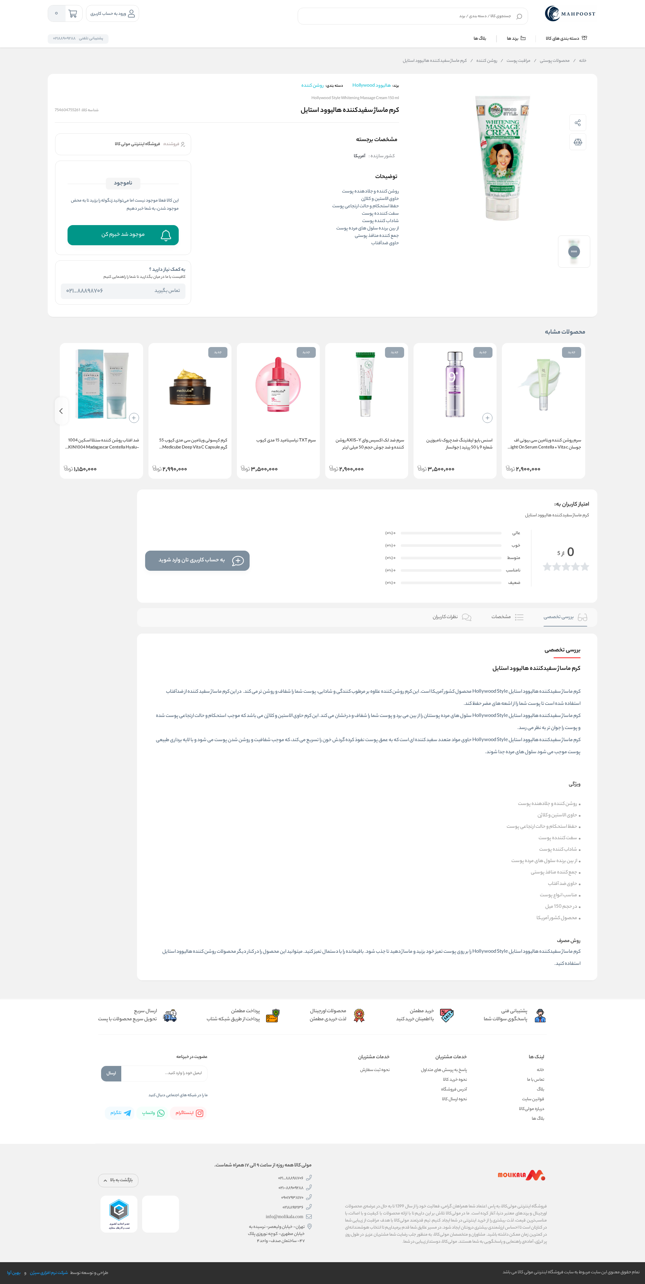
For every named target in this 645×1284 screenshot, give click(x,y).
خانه (580, 61)
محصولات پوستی (552, 61)
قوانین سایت (533, 1099)
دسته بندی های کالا (563, 38)
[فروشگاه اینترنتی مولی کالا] (570, 13)
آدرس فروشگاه (454, 1089)
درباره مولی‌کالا (531, 1109)
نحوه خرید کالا (455, 1079)
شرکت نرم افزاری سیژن (49, 1273)
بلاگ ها (480, 38)
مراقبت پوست (515, 61)
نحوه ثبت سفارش (375, 1070)
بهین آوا (13, 1273)
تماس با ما (535, 1079)
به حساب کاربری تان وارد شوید (192, 560)
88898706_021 (84, 291)
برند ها (513, 38)
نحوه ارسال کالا (454, 1099)
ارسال (111, 1073)
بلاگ (540, 1089)
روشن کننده (483, 61)
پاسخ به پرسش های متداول (444, 1070)
